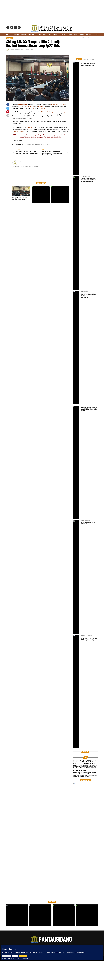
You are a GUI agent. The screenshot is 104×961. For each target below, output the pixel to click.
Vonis (44, 34)
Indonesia (80, 765)
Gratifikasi (75, 763)
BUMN (88, 760)
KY (86, 771)
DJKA (81, 761)
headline (88, 763)
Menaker (89, 772)
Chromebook (93, 760)
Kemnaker (76, 769)
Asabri (84, 760)
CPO (78, 761)
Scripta (82, 34)
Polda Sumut (90, 774)
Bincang (70, 34)
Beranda (16, 34)
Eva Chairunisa (90, 761)
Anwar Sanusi (80, 760)
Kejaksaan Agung (91, 767)
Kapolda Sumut (76, 766)
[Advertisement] (52, 10)
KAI (96, 765)
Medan (85, 772)
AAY (13, 51)
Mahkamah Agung (78, 772)
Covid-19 (75, 761)
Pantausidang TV (53, 34)
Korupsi (77, 770)
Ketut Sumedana (83, 769)
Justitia (63, 34)
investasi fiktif (85, 765)
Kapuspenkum (83, 766)
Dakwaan (30, 34)
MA (91, 771)
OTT (78, 774)
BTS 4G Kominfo (27, 144)
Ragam (88, 34)
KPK (84, 771)
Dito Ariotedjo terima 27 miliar (41, 144)
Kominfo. (42, 108)
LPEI (89, 771)
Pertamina (82, 774)
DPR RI (84, 761)
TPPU (77, 776)
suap (78, 775)
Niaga (76, 34)
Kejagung (82, 767)
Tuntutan (38, 34)
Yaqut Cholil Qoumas (84, 776)
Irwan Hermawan (36, 146)
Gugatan (23, 34)
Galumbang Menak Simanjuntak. (22, 146)
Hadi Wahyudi (81, 763)
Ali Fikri (75, 760)
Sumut (89, 775)
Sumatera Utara (83, 775)
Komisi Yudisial (90, 769)
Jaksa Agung (91, 765)
